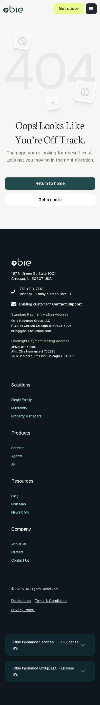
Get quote (68, 8)
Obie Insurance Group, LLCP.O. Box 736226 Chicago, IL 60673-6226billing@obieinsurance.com (41, 326)
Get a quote (50, 199)
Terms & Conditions (51, 600)
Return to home (50, 183)
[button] (91, 8)
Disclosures (21, 600)
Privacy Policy (23, 610)
